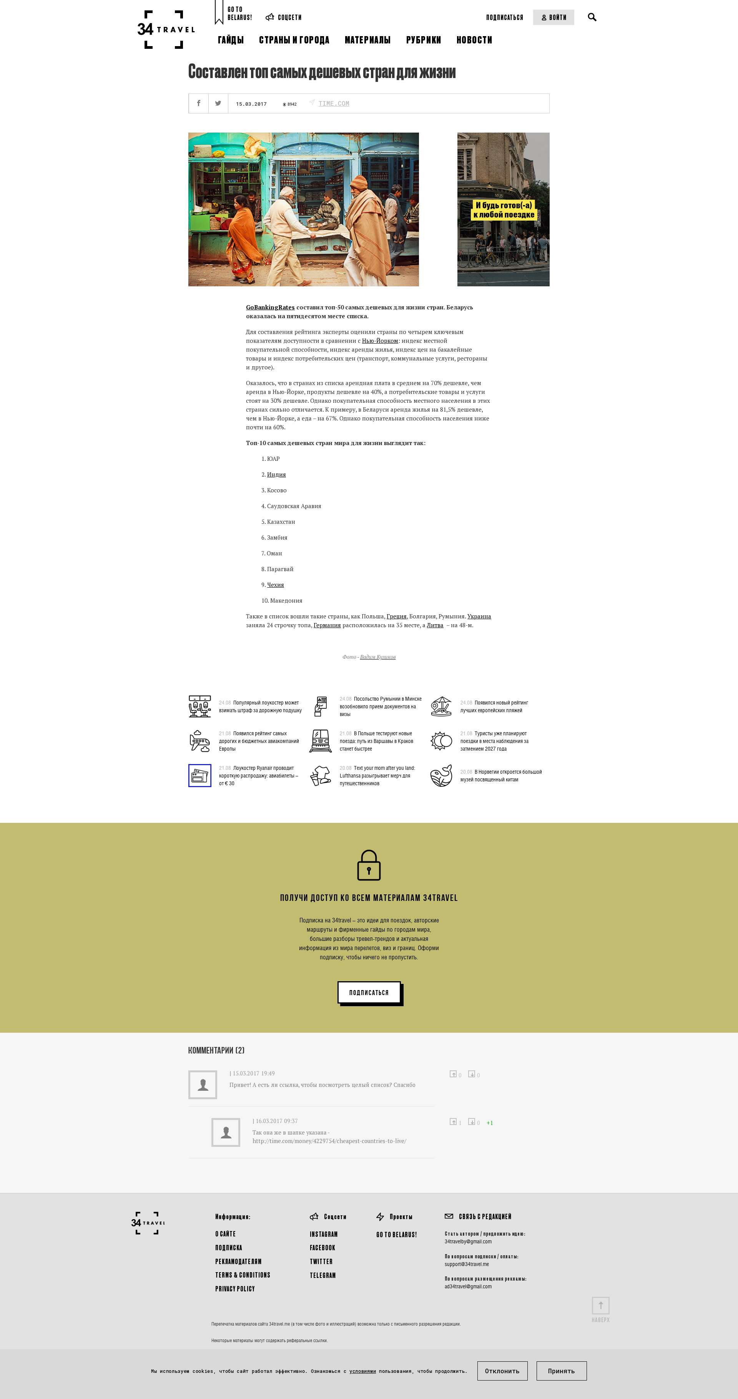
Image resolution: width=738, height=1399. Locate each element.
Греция (397, 616)
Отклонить (502, 1371)
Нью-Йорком (380, 340)
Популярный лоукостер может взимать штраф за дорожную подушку (260, 706)
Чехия (275, 584)
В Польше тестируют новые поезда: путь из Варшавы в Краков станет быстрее (376, 741)
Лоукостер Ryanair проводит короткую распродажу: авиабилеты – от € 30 (258, 775)
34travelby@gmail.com (468, 1241)
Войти (558, 17)
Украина (479, 616)
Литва (435, 625)
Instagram (324, 1234)
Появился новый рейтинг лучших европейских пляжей (494, 706)
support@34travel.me (467, 1264)
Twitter (321, 1261)
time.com (334, 103)
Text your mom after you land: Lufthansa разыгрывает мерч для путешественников (377, 775)
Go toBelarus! (240, 13)
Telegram (323, 1275)
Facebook (322, 1247)
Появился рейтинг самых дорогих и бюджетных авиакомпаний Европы (259, 741)
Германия (327, 625)
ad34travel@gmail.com (468, 1286)
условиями (362, 1371)
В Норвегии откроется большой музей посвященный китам (501, 775)
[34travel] (166, 29)
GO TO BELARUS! (396, 1234)
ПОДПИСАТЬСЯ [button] (369, 993)
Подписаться (505, 17)
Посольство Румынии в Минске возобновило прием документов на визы (381, 706)
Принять (561, 1371)
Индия (276, 474)
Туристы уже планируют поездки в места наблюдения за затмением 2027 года (494, 741)
